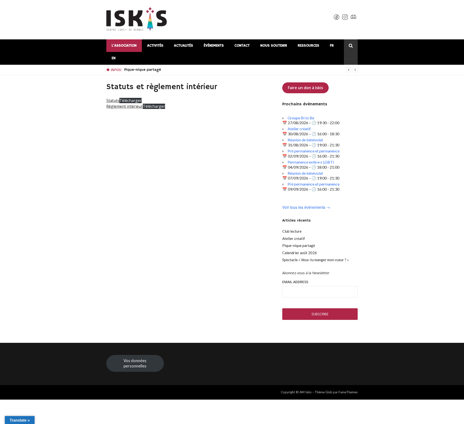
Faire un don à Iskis (305, 87)
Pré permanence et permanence (314, 151)
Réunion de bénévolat (305, 139)
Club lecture (292, 231)
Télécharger (130, 100)
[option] (241, 69)
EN (114, 58)
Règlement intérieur (124, 106)
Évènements (214, 45)
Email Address (295, 282)
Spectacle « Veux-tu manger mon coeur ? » (315, 260)
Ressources (308, 45)
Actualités (183, 45)
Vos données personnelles (134, 363)
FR (332, 45)
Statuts (112, 100)
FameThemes (348, 392)
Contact (242, 45)
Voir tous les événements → (306, 207)
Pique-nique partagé (142, 69)
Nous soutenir (273, 45)
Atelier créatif (299, 128)
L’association (124, 45)
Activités (155, 45)
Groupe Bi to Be (301, 117)
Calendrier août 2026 (299, 253)
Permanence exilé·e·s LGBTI (311, 162)
